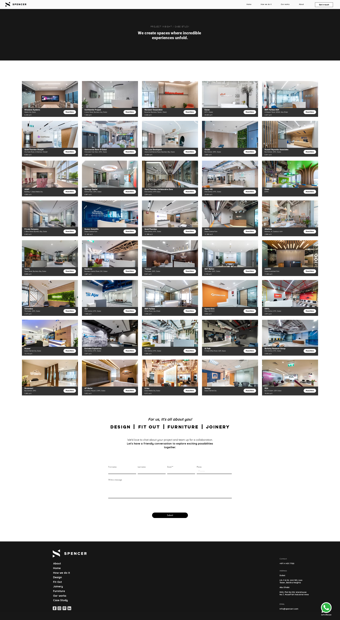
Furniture (59, 591)
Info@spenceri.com (289, 609)
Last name (142, 467)
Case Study (60, 600)
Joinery (58, 586)
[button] (324, 4)
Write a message (115, 480)
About (57, 563)
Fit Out (57, 582)
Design (57, 577)
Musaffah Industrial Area (297, 594)
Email (169, 467)
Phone (199, 467)
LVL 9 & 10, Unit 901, (289, 580)
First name (112, 467)
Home (57, 568)
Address (283, 570)
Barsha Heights (293, 582)
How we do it (61, 572)
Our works (59, 595)
